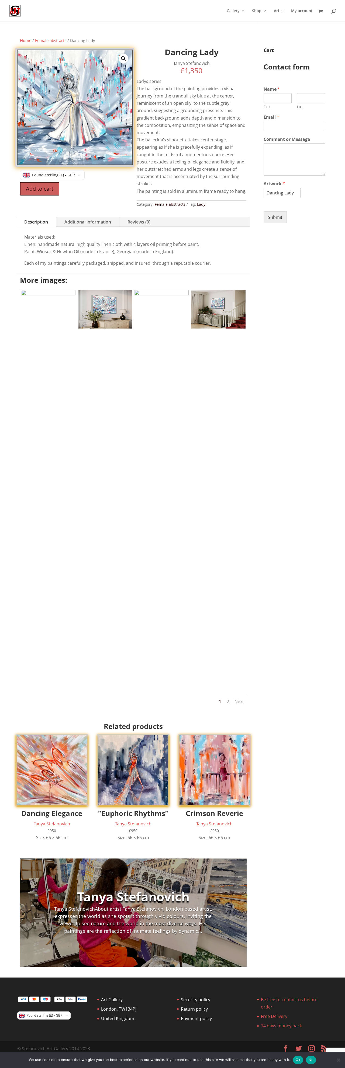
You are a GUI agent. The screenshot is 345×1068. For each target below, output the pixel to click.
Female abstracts (50, 40)
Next (239, 701)
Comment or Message (287, 139)
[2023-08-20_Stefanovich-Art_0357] (218, 327)
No (311, 1059)
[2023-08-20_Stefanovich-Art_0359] (48, 294)
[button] (123, 59)
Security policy (195, 1000)
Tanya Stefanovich (133, 896)
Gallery (233, 11)
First (267, 106)
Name (272, 89)
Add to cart (39, 188)
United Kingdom (117, 1018)
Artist (279, 11)
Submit (275, 217)
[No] (338, 1060)
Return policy (194, 1009)
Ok (298, 1059)
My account (302, 11)
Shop (256, 11)
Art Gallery (112, 1000)
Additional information (87, 222)
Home (25, 40)
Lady (201, 204)
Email (271, 117)
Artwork (274, 184)
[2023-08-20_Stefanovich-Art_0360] (105, 327)
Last (300, 106)
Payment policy (196, 1018)
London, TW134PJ (118, 1009)
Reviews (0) (138, 222)
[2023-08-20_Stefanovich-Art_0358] (161, 294)
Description (36, 222)
